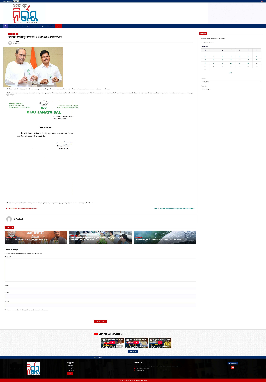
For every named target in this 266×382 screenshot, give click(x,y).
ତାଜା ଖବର (7, 237)
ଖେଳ (35, 26)
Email (7, 292)
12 (222, 60)
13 (231, 60)
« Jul (230, 73)
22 (248, 63)
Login (70, 373)
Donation (70, 365)
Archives (203, 78)
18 (213, 63)
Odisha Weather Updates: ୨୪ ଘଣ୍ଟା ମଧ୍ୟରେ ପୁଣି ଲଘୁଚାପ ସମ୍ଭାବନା (159, 239)
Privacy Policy (71, 368)
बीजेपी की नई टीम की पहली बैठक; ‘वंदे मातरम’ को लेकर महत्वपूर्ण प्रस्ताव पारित (27, 239)
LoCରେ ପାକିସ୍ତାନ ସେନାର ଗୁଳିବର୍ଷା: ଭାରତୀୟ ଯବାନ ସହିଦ (22, 208)
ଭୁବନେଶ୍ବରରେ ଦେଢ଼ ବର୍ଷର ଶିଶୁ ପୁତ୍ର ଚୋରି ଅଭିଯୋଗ (213, 38)
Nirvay (17, 241)
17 (205, 63)
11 (213, 60)
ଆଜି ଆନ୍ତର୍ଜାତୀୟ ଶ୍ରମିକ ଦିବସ (208, 42)
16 (256, 60)
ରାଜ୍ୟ (10, 26)
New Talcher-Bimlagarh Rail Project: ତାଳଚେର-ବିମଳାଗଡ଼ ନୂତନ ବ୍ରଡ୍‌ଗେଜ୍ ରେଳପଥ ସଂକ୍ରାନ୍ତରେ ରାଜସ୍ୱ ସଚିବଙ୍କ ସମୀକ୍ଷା (99, 238)
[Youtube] (232, 367)
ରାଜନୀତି (16, 26)
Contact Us (71, 370)
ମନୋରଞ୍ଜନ (41, 26)
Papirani (17, 41)
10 (205, 60)
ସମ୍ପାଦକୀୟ (28, 26)
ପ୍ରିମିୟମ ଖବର (50, 26)
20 (231, 63)
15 (248, 60)
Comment (8, 256)
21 (239, 63)
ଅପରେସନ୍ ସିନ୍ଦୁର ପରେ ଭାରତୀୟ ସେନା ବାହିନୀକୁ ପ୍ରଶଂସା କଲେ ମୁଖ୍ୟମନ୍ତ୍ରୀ (173, 208)
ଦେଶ (22, 26)
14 (239, 60)
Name (7, 285)
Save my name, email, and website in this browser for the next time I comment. (27, 310)
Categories (203, 86)
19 (222, 63)
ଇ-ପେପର (58, 26)
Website (7, 301)
